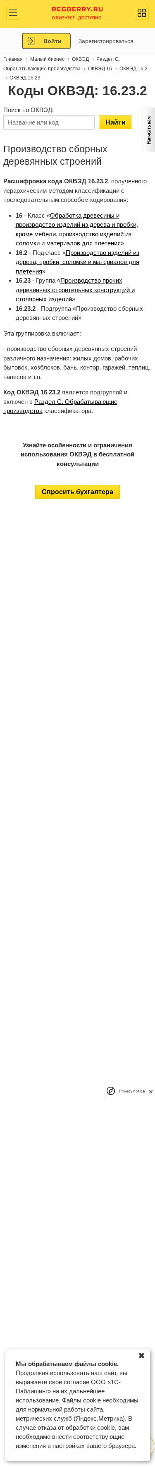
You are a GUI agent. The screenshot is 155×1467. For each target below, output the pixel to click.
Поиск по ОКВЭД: (28, 109)
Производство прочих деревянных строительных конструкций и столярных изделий (75, 290)
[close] (151, 1091)
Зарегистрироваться (106, 41)
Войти (52, 41)
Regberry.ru (77, 12)
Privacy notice (132, 1091)
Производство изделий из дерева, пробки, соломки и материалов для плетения (77, 262)
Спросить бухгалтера (77, 491)
